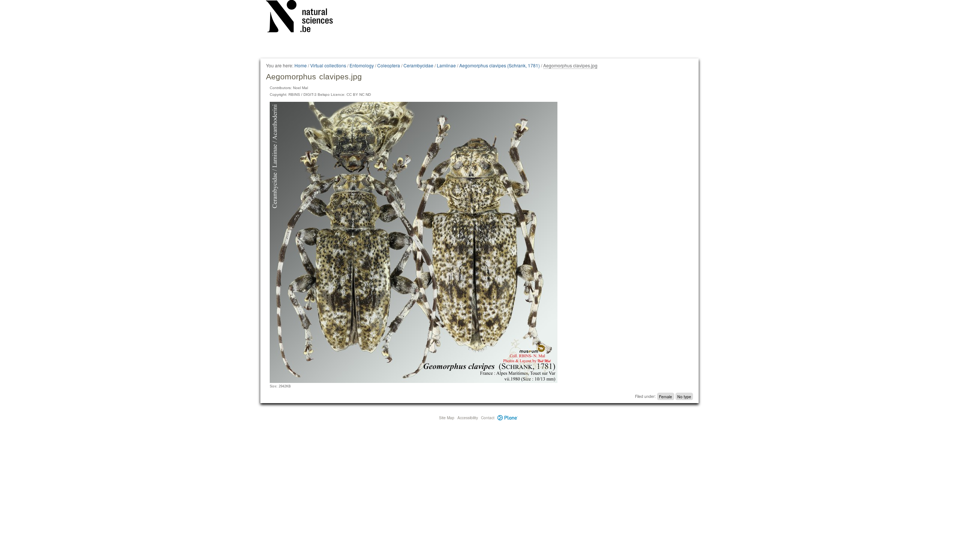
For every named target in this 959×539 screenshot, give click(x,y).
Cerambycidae (418, 65)
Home (300, 65)
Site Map (446, 417)
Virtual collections (328, 65)
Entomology (362, 65)
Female (665, 396)
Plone (508, 417)
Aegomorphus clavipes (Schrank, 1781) (499, 65)
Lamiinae (446, 65)
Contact (487, 417)
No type (684, 396)
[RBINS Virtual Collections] (304, 17)
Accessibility (467, 417)
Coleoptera (388, 65)
